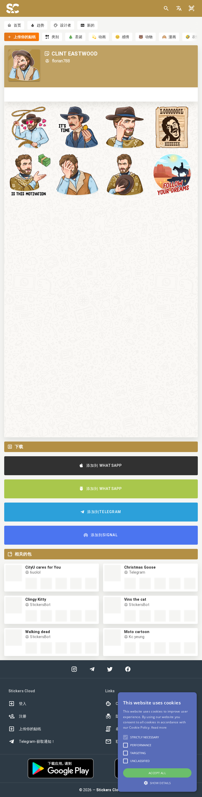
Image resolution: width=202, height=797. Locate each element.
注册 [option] (22, 716)
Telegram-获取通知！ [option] (37, 741)
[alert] (157, 742)
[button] (179, 8)
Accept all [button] (157, 773)
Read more (159, 727)
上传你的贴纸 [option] (30, 729)
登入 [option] (22, 703)
